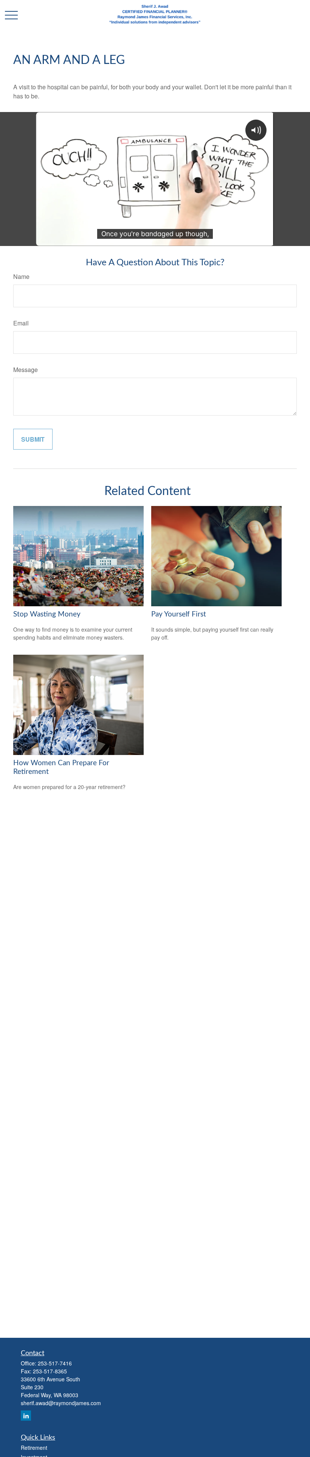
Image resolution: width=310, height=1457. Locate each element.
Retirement (34, 1447)
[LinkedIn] (26, 1415)
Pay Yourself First (178, 614)
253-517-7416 (55, 1363)
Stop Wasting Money (47, 614)
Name (21, 276)
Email (21, 323)
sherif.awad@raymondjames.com (61, 1403)
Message (25, 369)
